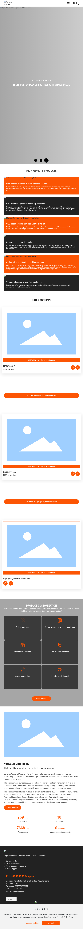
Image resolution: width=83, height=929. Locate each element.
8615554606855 (21, 886)
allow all (51, 923)
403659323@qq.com (23, 876)
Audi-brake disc (32, 369)
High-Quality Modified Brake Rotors (39, 579)
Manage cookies (32, 923)
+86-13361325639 (17, 889)
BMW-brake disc (32, 475)
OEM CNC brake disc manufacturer (64, 360)
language (10, 899)
